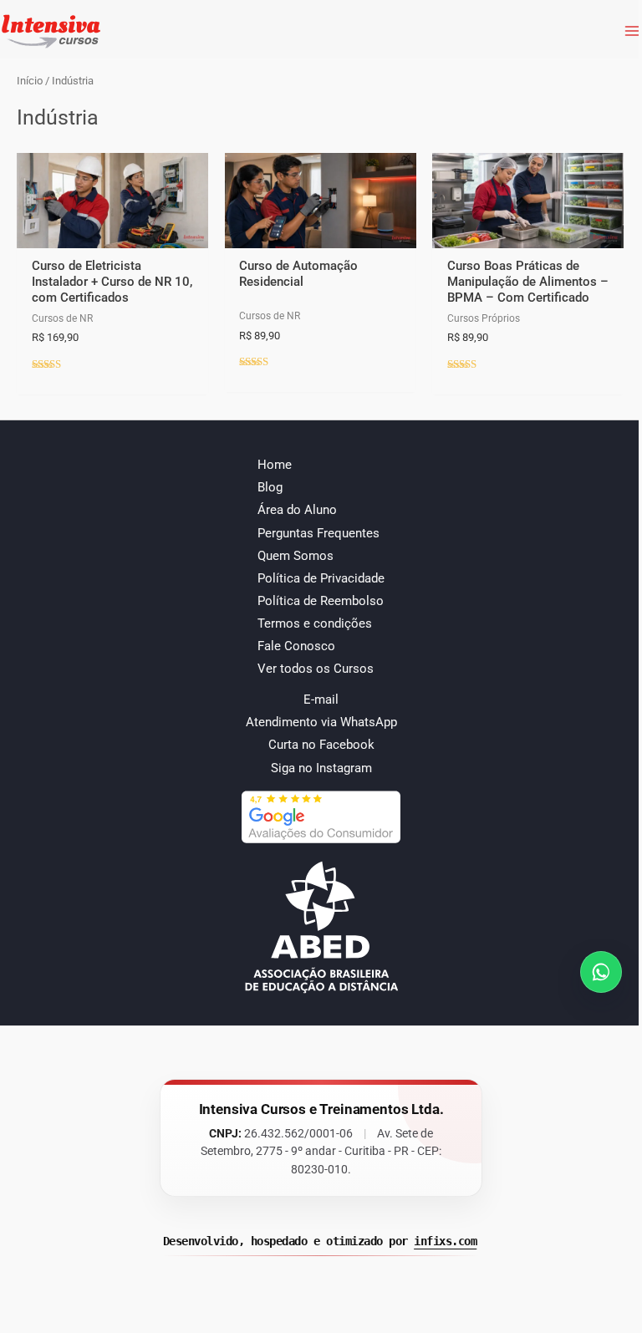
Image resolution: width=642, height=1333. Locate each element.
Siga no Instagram (321, 768)
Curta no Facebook (321, 744)
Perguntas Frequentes (318, 533)
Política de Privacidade (321, 578)
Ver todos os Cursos (315, 668)
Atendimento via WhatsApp (321, 722)
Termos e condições (314, 623)
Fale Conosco (296, 646)
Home (274, 464)
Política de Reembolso (320, 600)
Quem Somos (295, 555)
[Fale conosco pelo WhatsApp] (601, 972)
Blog (270, 487)
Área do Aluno (297, 509)
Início (30, 80)
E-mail (321, 699)
